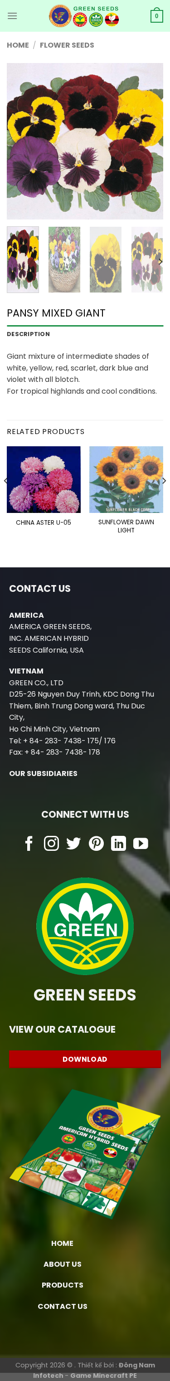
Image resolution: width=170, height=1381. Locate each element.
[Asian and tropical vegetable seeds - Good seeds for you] (84, 16)
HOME (62, 1243)
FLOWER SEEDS (67, 45)
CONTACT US (62, 1306)
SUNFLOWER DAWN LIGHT (126, 526)
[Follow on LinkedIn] (118, 844)
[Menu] (12, 16)
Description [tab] (28, 334)
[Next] (149, 141)
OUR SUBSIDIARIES (43, 773)
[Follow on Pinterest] (96, 844)
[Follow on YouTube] (140, 844)
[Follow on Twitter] (73, 844)
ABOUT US (63, 1264)
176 (110, 741)
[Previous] (21, 141)
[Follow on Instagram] (51, 844)
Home (18, 45)
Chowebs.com (85, 862)
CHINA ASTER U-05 (43, 523)
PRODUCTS (62, 1285)
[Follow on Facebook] (29, 844)
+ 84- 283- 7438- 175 (61, 741)
